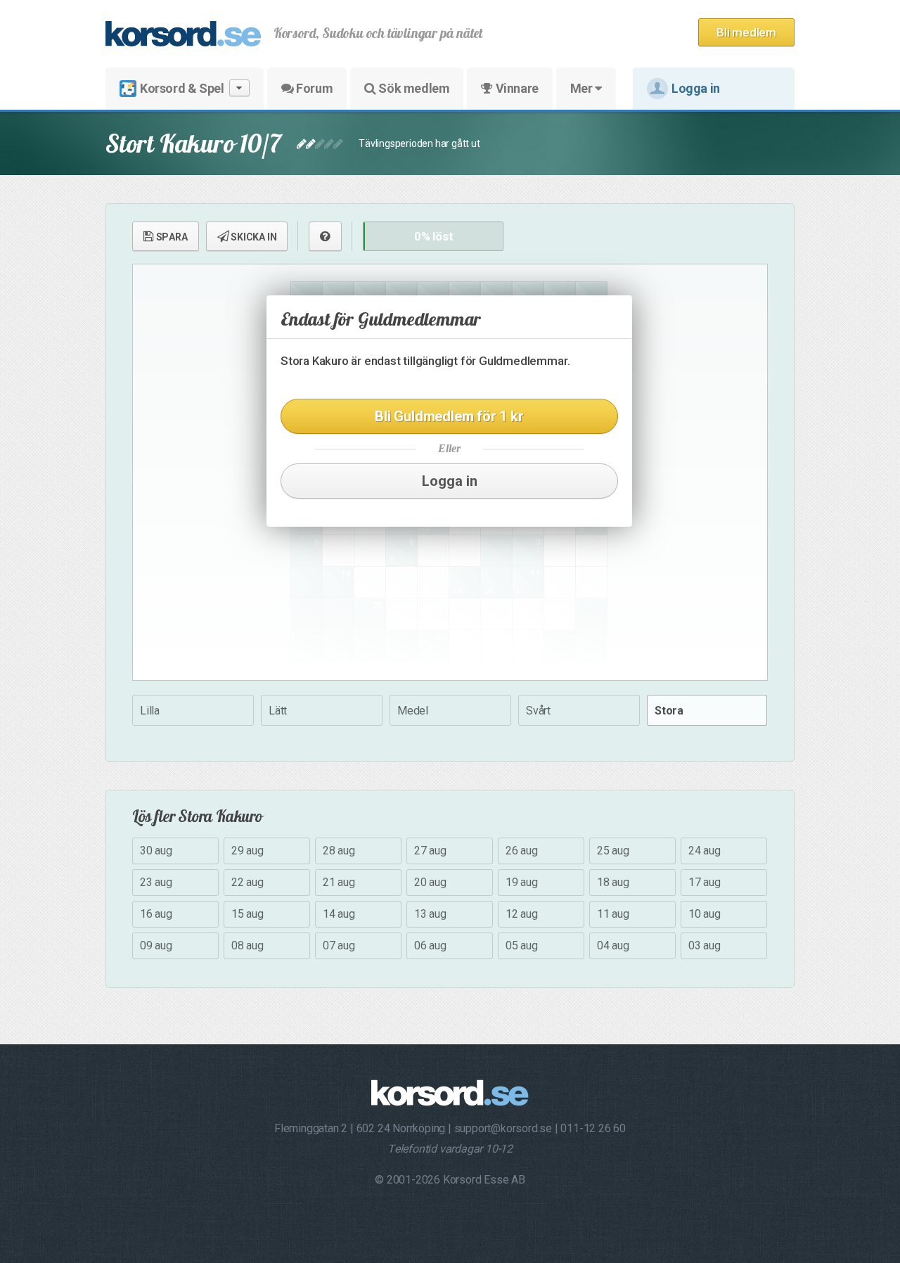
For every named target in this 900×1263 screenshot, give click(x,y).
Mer (582, 88)
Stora (669, 710)
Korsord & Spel (182, 88)
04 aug (613, 945)
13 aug (430, 914)
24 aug (704, 850)
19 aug (522, 882)
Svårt (538, 710)
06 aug (430, 945)
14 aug (339, 914)
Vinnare (516, 88)
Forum (313, 88)
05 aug (522, 945)
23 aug (156, 882)
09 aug (156, 945)
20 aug (430, 882)
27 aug (430, 850)
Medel (412, 710)
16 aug (156, 914)
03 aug (704, 945)
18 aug (613, 882)
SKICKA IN (252, 237)
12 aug (522, 914)
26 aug (522, 850)
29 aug (247, 850)
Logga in (695, 88)
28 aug (339, 850)
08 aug (247, 945)
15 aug (247, 914)
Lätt (278, 710)
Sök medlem (413, 88)
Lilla (150, 710)
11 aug (613, 914)
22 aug (247, 882)
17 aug (704, 882)
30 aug (156, 850)
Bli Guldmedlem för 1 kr (449, 416)
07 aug (339, 945)
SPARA (171, 237)
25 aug (613, 850)
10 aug (704, 914)
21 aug (339, 882)
